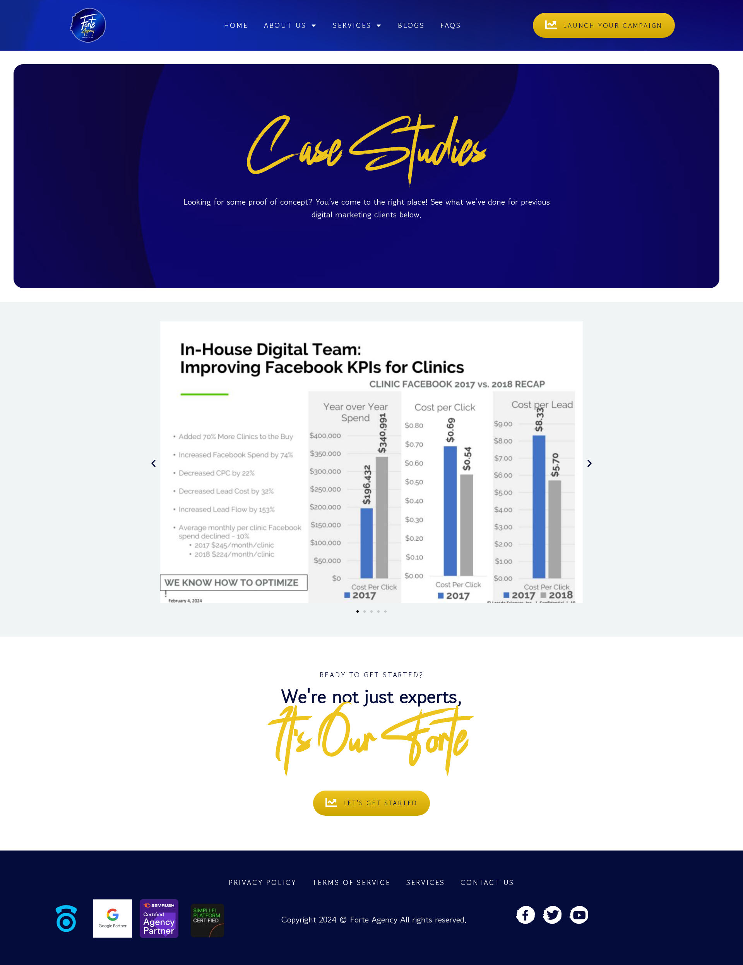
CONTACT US (487, 882)
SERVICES (352, 25)
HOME (236, 25)
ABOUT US (285, 25)
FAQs (450, 25)
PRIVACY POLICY (263, 882)
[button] (153, 463)
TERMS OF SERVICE (351, 882)
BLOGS (411, 25)
